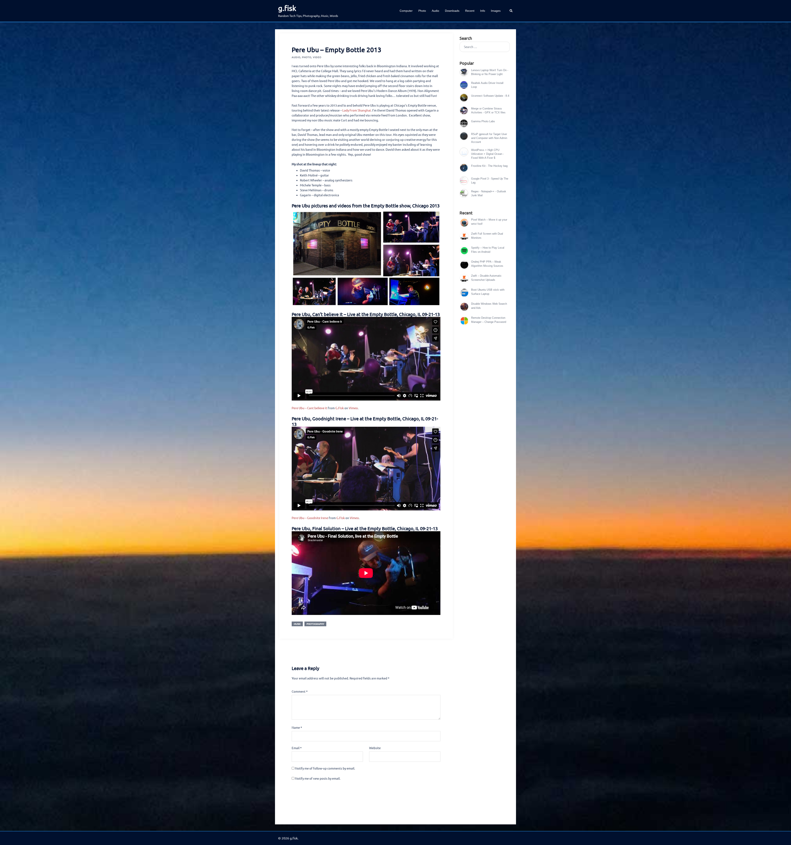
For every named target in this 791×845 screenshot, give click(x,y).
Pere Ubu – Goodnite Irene (310, 518)
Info (482, 10)
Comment (300, 691)
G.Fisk (339, 408)
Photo (422, 10)
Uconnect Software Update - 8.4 (490, 95)
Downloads (452, 10)
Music (297, 623)
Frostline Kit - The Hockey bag (489, 165)
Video (317, 57)
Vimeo (353, 408)
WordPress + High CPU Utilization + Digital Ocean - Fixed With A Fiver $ (487, 153)
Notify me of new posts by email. (318, 778)
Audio (435, 10)
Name (297, 727)
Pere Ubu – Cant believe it (309, 408)
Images (496, 10)
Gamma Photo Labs (483, 121)
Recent (469, 10)
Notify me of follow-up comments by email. (325, 768)
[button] (511, 11)
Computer (406, 10)
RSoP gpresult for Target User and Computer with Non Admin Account (489, 138)
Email (297, 748)
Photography (315, 623)
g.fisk (287, 8)
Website (375, 748)
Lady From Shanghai (356, 110)
